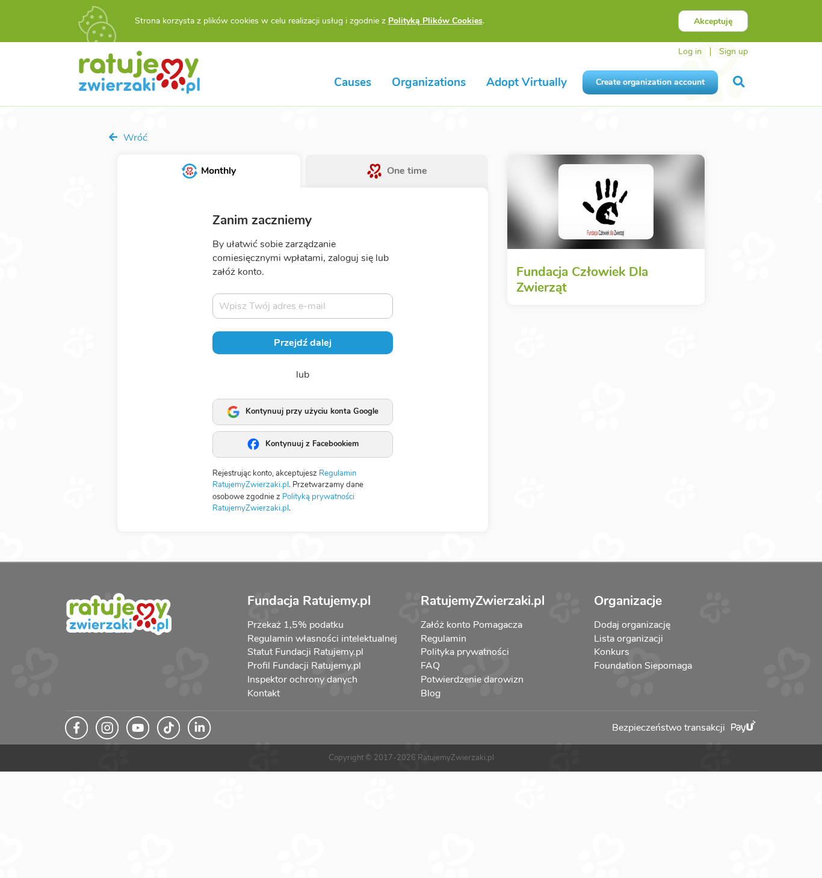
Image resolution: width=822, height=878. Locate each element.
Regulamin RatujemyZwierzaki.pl (284, 479)
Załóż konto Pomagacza (471, 624)
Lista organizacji (628, 638)
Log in (690, 51)
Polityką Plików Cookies (435, 20)
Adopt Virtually (526, 82)
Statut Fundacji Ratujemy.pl (305, 651)
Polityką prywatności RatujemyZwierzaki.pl (283, 502)
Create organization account (650, 82)
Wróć (134, 137)
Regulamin (443, 638)
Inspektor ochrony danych (302, 679)
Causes (352, 82)
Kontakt (263, 693)
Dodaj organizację (632, 624)
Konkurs (611, 651)
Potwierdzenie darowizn (472, 679)
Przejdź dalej (303, 342)
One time (407, 170)
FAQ (430, 665)
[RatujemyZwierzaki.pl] (139, 71)
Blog (430, 693)
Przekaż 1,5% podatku (295, 624)
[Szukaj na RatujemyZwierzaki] (740, 82)
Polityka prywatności (465, 651)
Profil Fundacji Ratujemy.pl (304, 665)
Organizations (429, 82)
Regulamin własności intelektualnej (322, 638)
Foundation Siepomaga (643, 665)
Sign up (733, 51)
